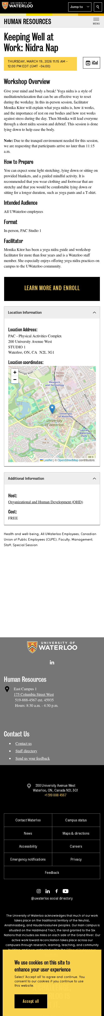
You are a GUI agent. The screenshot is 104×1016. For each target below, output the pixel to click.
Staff (7, 545)
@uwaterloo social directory (52, 898)
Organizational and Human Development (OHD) (45, 501)
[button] (79, 7)
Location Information (25, 312)
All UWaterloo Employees (60, 534)
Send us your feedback (32, 758)
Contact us (23, 743)
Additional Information (26, 478)
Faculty (64, 539)
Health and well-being (21, 534)
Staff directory (26, 750)
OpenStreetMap (68, 460)
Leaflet (47, 460)
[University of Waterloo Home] (17, 7)
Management (82, 539)
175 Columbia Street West (34, 694)
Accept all (31, 1001)
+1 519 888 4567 (55, 795)
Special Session (25, 545)
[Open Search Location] (98, 7)
